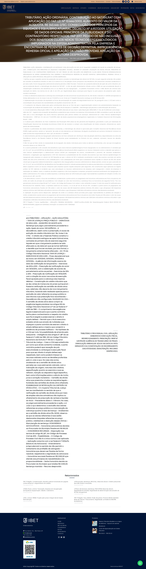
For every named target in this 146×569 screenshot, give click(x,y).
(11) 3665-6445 (28, 533)
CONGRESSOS (62, 527)
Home (92, 1)
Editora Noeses (116, 1)
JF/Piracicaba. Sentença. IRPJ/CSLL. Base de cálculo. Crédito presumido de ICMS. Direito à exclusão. (97, 482)
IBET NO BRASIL (62, 525)
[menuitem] (66, 8)
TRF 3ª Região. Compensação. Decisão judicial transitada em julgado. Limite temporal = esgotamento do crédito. (45, 482)
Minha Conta (138, 1)
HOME (59, 521)
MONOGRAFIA (62, 531)
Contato (108, 1)
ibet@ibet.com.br (30, 537)
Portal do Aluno (100, 1)
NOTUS (60, 529)
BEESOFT (121, 566)
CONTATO (60, 533)
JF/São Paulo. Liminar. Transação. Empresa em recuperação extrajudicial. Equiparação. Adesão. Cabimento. (42, 489)
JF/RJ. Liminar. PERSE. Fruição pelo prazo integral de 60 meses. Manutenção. (43, 498)
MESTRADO (61, 523)
